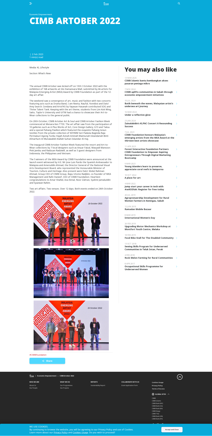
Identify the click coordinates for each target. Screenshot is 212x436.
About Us (32, 385)
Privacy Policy (157, 386)
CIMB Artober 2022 (67, 376)
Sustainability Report (98, 385)
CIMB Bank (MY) (157, 403)
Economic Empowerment (46, 376)
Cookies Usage (157, 382)
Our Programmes (66, 385)
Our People (33, 388)
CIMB (154, 398)
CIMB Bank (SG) (157, 406)
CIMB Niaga (156, 411)
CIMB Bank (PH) (157, 419)
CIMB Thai (155, 414)
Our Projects (64, 388)
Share (49, 360)
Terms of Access (158, 389)
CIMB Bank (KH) (157, 408)
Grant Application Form (129, 385)
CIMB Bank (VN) (157, 416)
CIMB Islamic (156, 401)
